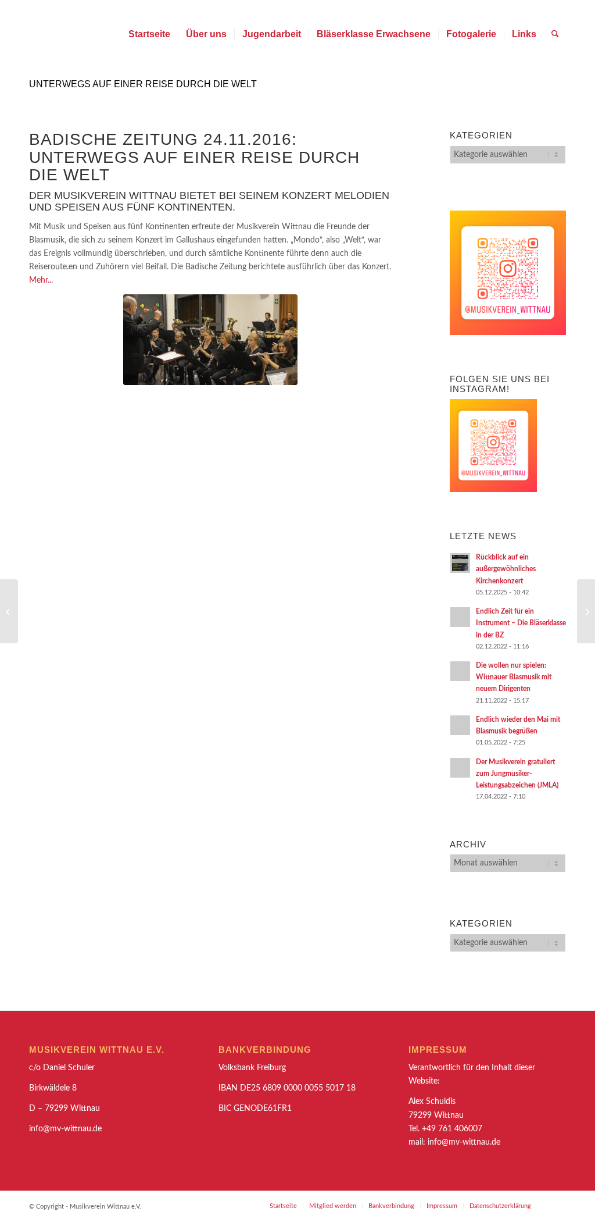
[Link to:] (586, 611)
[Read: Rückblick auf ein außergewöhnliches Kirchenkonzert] (460, 563)
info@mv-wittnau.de (464, 1142)
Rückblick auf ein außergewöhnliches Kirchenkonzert (506, 569)
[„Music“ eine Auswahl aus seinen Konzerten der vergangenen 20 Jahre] (9, 611)
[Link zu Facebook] (557, 1205)
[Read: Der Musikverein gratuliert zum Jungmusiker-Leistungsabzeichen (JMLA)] (460, 767)
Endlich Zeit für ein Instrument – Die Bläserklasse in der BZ (521, 623)
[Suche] (555, 34)
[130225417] (210, 339)
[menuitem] (149, 34)
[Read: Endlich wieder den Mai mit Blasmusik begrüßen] (460, 725)
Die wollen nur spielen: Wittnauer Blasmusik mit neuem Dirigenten (513, 677)
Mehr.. (40, 280)
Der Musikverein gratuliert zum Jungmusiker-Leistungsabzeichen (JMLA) (517, 773)
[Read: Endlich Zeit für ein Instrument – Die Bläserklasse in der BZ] (460, 617)
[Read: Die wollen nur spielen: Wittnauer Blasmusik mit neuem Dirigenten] (460, 671)
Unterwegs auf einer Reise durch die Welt (143, 84)
